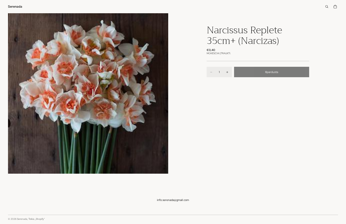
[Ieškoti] (326, 6)
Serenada (22, 219)
